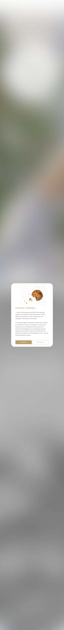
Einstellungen (40, 342)
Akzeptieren (23, 342)
